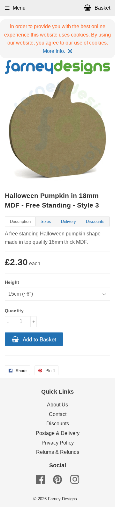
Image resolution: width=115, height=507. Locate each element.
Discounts (95, 221)
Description (20, 221)
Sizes (46, 221)
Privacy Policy (58, 443)
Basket (101, 8)
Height (12, 282)
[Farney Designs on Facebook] (40, 481)
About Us (57, 404)
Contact (57, 414)
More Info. (54, 51)
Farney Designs (62, 498)
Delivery (68, 221)
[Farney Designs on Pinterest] (57, 481)
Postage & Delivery (58, 433)
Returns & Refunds (57, 452)
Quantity (14, 310)
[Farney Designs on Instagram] (75, 481)
